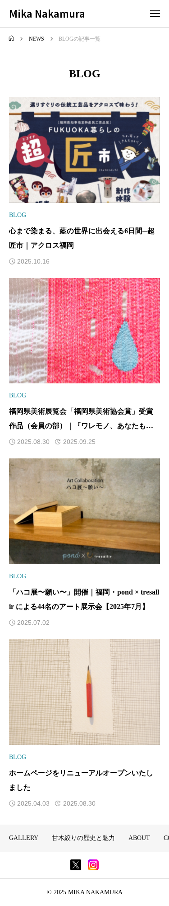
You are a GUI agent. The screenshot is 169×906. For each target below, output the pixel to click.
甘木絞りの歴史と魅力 (83, 838)
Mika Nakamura (47, 13)
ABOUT (139, 838)
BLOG (17, 215)
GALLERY (23, 838)
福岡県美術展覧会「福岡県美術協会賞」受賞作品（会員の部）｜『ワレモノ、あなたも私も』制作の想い (81, 425)
